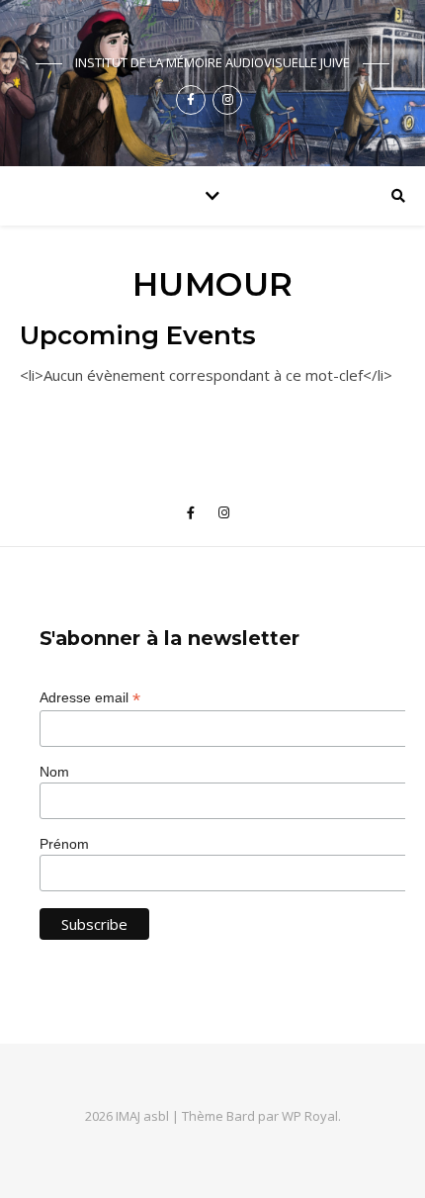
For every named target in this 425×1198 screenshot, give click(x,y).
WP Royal (310, 1116)
